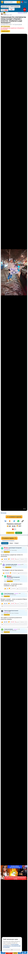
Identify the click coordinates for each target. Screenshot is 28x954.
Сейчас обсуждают (15, 6)
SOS (24, 9)
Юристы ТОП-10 (5, 6)
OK (12, 949)
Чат (2, 551)
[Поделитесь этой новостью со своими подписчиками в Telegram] (14, 521)
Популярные (5, 543)
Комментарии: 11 (9, 538)
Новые (11, 543)
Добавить (15, 953)
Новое (4, 10)
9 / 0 (13, 526)
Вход (25, 2)
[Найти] (18, 2)
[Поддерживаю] (2, 559)
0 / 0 (15, 529)
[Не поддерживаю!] (9, 559)
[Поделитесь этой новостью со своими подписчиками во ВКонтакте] (5, 521)
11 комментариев (14, 517)
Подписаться (10, 532)
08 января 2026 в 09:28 (6, 24)
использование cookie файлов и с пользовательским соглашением (12, 946)
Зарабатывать (5, 31)
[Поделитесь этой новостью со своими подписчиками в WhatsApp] (18, 521)
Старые (16, 543)
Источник (3, 513)
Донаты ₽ (18, 532)
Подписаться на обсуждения (8, 540)
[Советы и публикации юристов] (2, 2)
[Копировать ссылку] (22, 521)
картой (17, 559)
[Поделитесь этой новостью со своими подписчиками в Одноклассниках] (9, 521)
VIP (4, 12)
